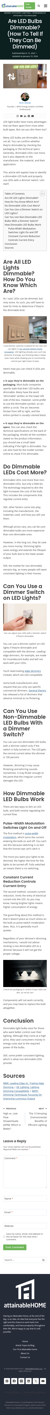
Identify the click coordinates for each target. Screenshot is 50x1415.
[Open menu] (46, 5)
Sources (9, 247)
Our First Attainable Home (25, 1349)
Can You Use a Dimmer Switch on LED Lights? (24, 211)
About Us (25, 1353)
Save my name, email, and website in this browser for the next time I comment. (24, 1237)
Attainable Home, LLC (33, 1369)
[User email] (32, 116)
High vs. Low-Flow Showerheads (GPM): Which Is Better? (12, 1118)
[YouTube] (43, 1381)
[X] (36, 1381)
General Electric (37, 690)
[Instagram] (17, 116)
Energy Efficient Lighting (17, 13)
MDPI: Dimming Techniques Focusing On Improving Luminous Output (22, 1094)
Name (8, 1198)
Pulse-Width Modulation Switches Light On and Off (23, 230)
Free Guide (28, 6)
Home (25, 1341)
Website (8, 1226)
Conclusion (11, 243)
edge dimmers (33, 671)
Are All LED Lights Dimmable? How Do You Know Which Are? (22, 199)
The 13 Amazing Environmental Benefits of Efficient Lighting (37, 1116)
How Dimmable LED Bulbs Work (23, 224)
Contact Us (25, 1357)
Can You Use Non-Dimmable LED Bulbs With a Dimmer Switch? (23, 218)
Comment (10, 1158)
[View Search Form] (38, 5)
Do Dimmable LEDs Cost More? (22, 205)
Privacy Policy (12, 1392)
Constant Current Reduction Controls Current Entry (24, 238)
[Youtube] (21, 116)
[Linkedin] (25, 116)
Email (8, 1212)
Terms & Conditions (35, 1392)
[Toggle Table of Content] (41, 193)
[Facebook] (14, 1381)
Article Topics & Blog (25, 1345)
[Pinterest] (29, 116)
